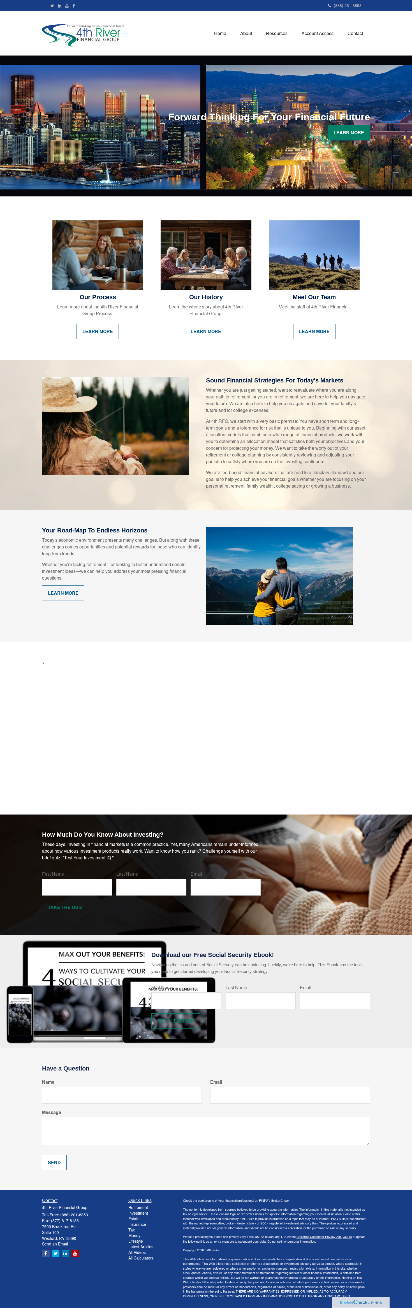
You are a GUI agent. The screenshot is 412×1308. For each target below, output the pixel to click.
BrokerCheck (280, 1200)
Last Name (127, 874)
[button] (246, 33)
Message (51, 1112)
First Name (53, 874)
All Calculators (141, 1258)
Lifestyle (135, 1241)
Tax (131, 1230)
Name (48, 1082)
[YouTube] (67, 5)
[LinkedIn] (59, 5)
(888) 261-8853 (348, 5)
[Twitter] (52, 5)
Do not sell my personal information (291, 1241)
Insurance (137, 1224)
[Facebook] (74, 5)
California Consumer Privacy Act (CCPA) (324, 1236)
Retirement (138, 1207)
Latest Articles (140, 1246)
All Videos (137, 1252)
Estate (134, 1218)
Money (134, 1235)
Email (196, 874)
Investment (138, 1213)
